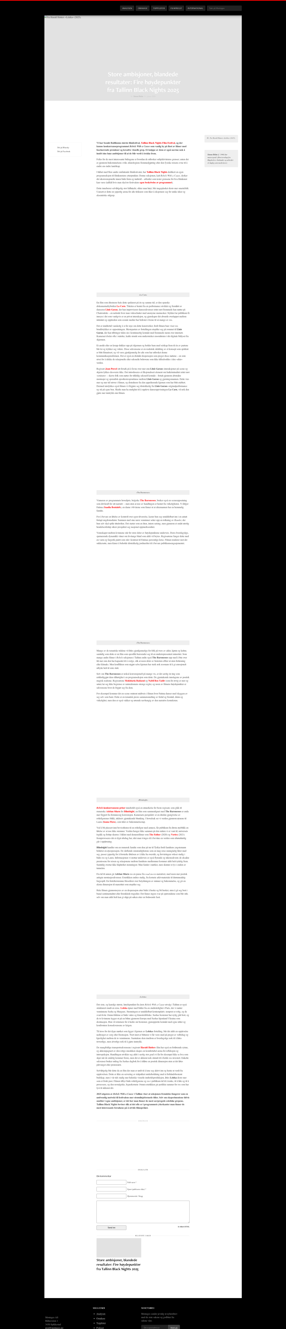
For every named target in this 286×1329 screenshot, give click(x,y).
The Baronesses (148, 500)
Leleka (124, 1008)
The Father (155, 834)
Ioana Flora (109, 821)
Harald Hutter (148, 1047)
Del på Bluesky (63, 147)
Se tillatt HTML (183, 1226)
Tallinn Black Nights (157, 172)
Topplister (159, 8)
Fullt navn (131, 1182)
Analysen (127, 8)
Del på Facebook (63, 151)
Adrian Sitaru (113, 811)
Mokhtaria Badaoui (135, 680)
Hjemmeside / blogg (135, 1196)
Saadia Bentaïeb (112, 507)
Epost (136, 1189)
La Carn (121, 306)
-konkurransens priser (111, 807)
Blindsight (129, 811)
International (195, 8)
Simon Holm (138, 96)
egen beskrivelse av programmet (156, 182)
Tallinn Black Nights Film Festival (158, 142)
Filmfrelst (176, 8)
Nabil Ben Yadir (156, 680)
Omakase (142, 8)
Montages (53, 5)
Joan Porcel (111, 368)
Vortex (174, 834)
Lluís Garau (111, 309)
